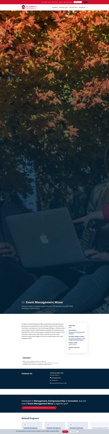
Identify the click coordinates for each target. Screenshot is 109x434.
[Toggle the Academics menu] (55, 8)
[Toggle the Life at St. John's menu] (73, 8)
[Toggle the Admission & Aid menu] (63, 8)
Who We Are (82, 7)
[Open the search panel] (87, 8)
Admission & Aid (63, 7)
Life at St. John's (73, 7)
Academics (55, 7)
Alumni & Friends (55, 2)
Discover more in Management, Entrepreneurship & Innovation (39, 407)
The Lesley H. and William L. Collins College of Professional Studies (77, 339)
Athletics (60, 2)
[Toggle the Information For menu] (78, 3)
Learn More (74, 431)
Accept (65, 431)
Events (49, 2)
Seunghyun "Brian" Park (56, 372)
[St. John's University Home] (29, 7)
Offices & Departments (67, 2)
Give (85, 2)
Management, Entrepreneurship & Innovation (77, 332)
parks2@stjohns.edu (56, 377)
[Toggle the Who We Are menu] (82, 8)
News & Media (44, 2)
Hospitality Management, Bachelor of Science (54, 428)
